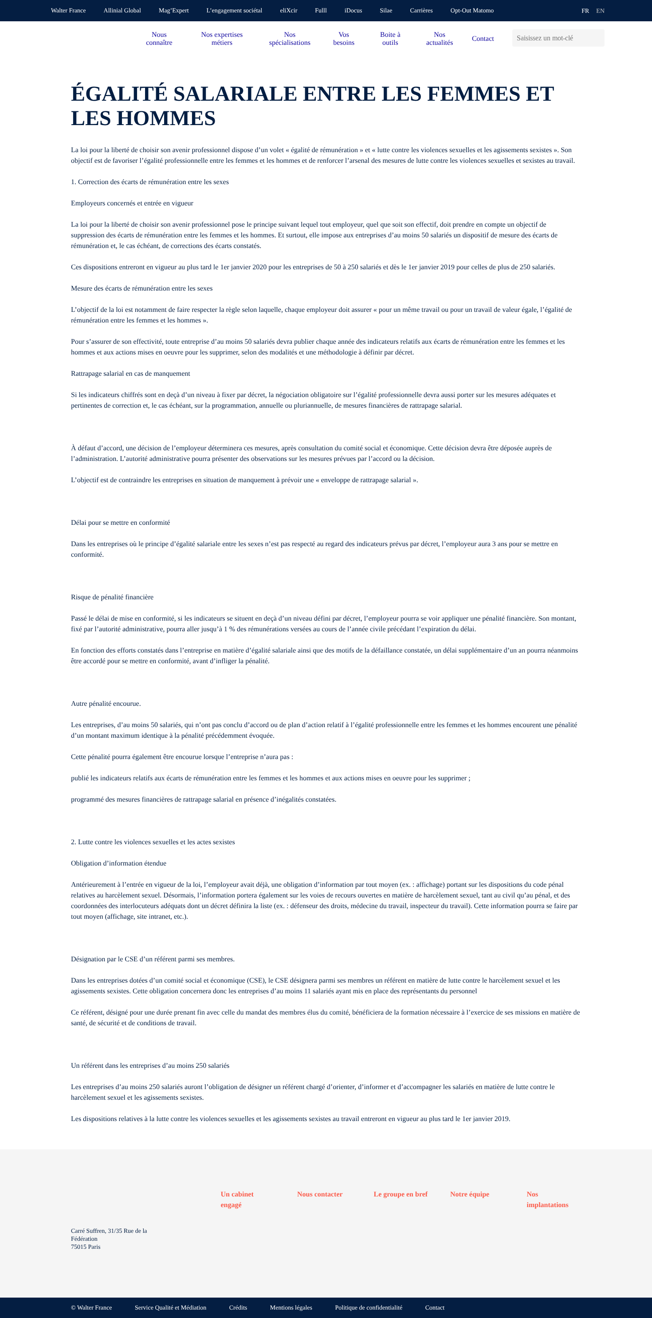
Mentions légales (291, 1308)
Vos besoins (343, 39)
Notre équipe (469, 1194)
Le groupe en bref (401, 1194)
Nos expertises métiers (222, 39)
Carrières (421, 11)
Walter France (68, 11)
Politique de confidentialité (369, 1308)
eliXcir (288, 11)
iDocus (353, 11)
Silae (386, 11)
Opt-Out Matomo (472, 11)
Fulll (320, 11)
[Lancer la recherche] (598, 38)
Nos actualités (439, 39)
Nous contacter (320, 1194)
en (600, 11)
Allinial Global (122, 11)
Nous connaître (159, 39)
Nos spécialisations (289, 39)
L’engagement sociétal (235, 11)
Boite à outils (390, 39)
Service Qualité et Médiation (170, 1308)
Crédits (238, 1308)
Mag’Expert (174, 11)
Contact (483, 39)
